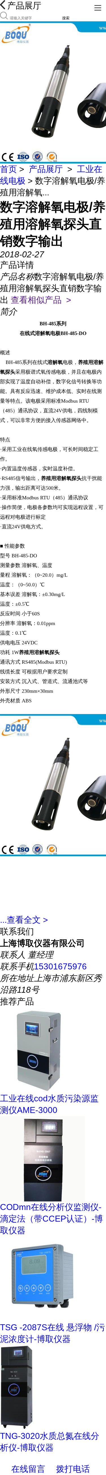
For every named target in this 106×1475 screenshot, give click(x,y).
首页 (8, 169)
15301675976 (60, 966)
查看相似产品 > (41, 300)
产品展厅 (46, 169)
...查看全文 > (24, 919)
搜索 (66, 18)
